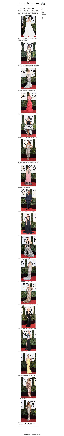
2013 (41, 18)
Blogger (39, 434)
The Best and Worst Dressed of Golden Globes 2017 (44, 14)
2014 (41, 17)
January (42, 13)
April (42, 11)
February (42, 12)
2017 (41, 9)
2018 (41, 8)
